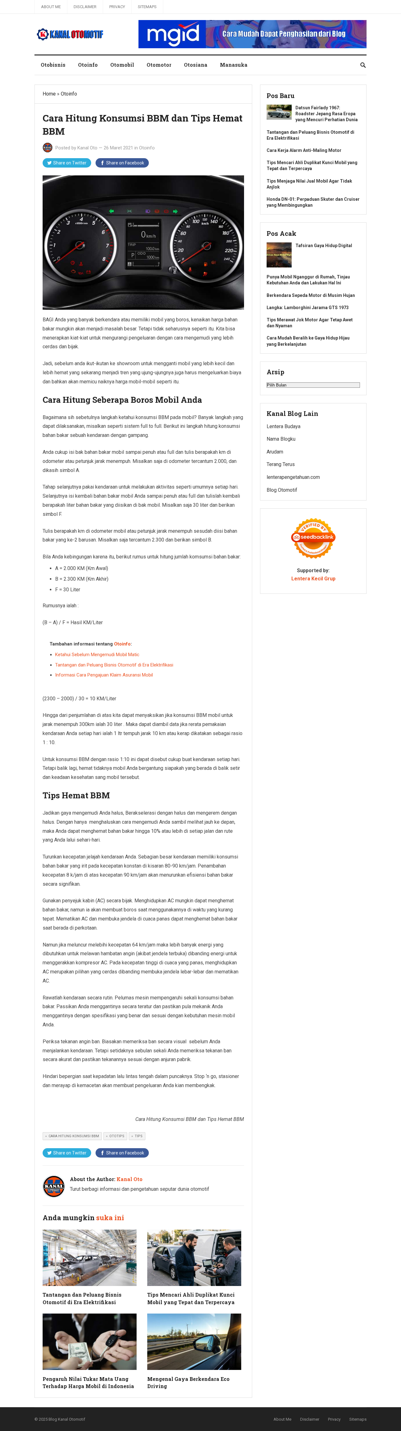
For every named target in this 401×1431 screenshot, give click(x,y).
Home (49, 94)
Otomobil (122, 64)
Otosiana (195, 64)
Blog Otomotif (282, 490)
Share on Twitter (69, 162)
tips (139, 1136)
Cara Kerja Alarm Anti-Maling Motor (304, 150)
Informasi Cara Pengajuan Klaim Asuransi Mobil (104, 675)
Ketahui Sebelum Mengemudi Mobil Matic (97, 654)
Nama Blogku (281, 439)
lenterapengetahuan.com (293, 477)
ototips (116, 1136)
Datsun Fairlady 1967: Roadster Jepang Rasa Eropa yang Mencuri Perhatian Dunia (326, 113)
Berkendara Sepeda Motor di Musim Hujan (311, 295)
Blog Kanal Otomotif (67, 1419)
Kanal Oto (87, 148)
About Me (51, 6)
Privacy (117, 6)
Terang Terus (281, 464)
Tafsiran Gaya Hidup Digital (323, 245)
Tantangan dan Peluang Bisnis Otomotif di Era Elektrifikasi (114, 665)
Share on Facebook (125, 162)
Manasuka (233, 64)
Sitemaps (147, 6)
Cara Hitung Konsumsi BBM (74, 1136)
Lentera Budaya (283, 426)
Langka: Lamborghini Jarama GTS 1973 (308, 307)
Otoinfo (88, 64)
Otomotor (159, 64)
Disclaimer (85, 6)
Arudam (275, 452)
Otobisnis (53, 64)
